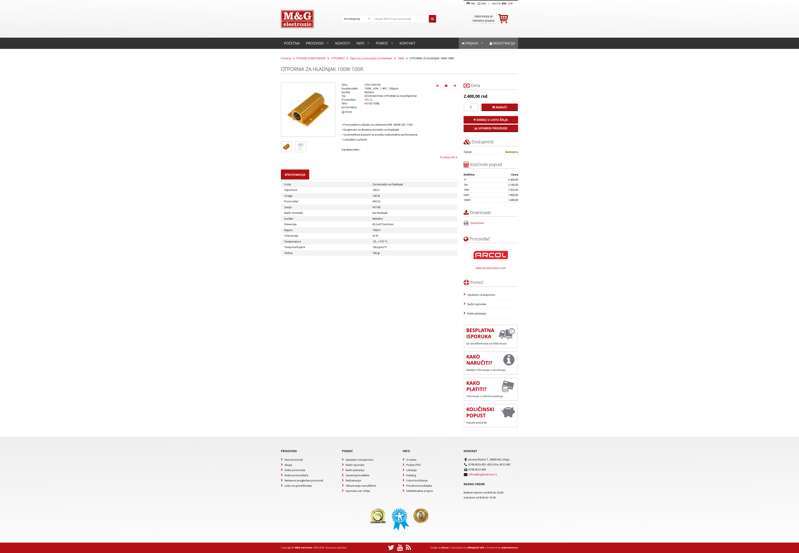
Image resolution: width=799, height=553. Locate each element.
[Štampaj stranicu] (437, 85)
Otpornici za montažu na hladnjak (371, 58)
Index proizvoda (295, 470)
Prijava (471, 43)
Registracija (503, 43)
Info (360, 43)
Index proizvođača (296, 475)
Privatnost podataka (419, 485)
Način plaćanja (476, 313)
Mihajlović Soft (476, 547)
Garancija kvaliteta (357, 475)
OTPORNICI (338, 58)
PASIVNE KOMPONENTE (311, 58)
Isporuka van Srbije (358, 491)
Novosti (342, 43)
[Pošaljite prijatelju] (446, 85)
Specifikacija (295, 175)
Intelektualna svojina (419, 491)
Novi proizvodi (294, 459)
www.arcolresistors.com (491, 268)
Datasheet (477, 223)
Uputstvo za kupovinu (481, 295)
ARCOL (369, 99)
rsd (504, 3)
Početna (292, 43)
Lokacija (411, 470)
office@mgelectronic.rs (482, 474)
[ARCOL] (491, 255)
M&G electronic (304, 547)
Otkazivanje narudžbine (361, 485)
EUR (510, 3)
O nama (411, 459)
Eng (483, 3)
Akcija (288, 465)
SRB (472, 3)
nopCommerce (509, 547)
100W (400, 58)
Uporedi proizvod (492, 128)
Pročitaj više (448, 157)
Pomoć (382, 43)
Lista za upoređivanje (298, 485)
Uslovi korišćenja (417, 480)
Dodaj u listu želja (492, 120)
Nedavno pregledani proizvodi (304, 480)
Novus (445, 547)
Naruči (501, 107)
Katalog (411, 475)
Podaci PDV (413, 465)
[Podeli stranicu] (454, 85)
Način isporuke (476, 304)
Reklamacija (353, 480)
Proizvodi (315, 43)
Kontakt (408, 43)
